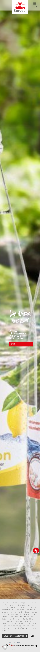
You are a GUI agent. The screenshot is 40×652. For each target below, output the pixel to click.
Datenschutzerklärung (23, 649)
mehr (33, 636)
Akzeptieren (21, 636)
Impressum (14, 649)
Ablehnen (8, 636)
